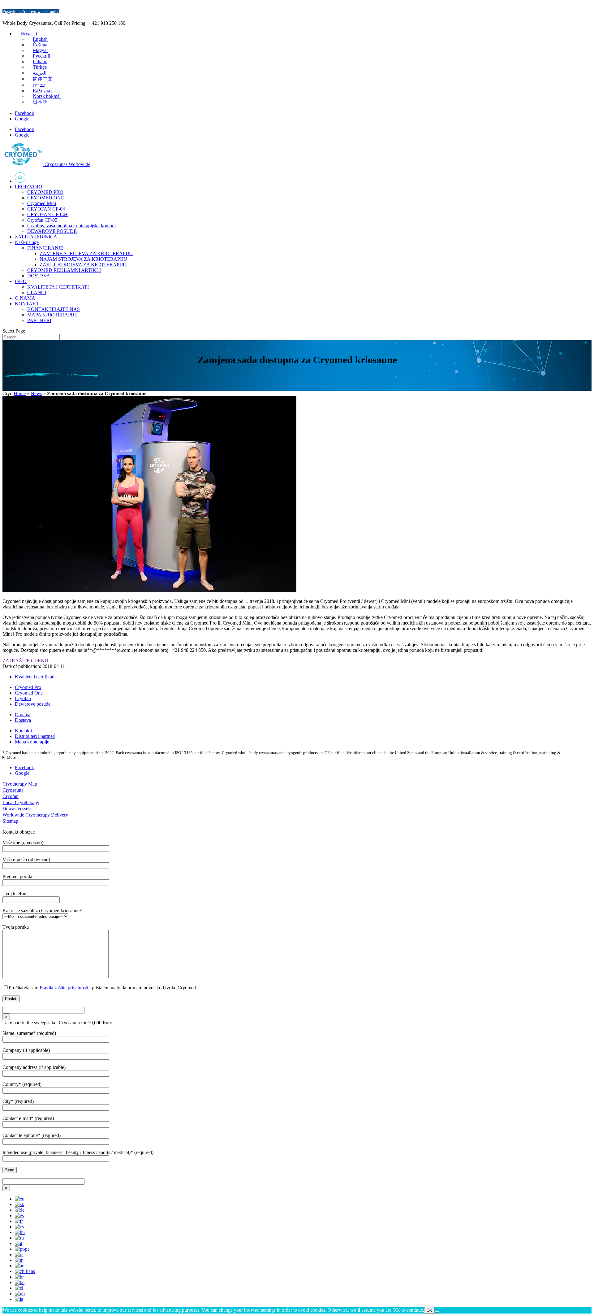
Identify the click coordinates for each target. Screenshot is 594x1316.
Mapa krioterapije (32, 741)
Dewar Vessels (16, 808)
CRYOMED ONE (45, 197)
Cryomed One (29, 692)
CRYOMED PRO (45, 192)
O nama (22, 714)
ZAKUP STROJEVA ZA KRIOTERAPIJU (83, 264)
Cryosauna (13, 790)
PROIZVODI (28, 186)
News (36, 393)
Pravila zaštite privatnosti (64, 987)
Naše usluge (27, 242)
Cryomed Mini (41, 203)
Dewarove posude (32, 704)
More (11, 757)
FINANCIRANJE (45, 248)
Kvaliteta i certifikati (34, 676)
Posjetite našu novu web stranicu (30, 11)
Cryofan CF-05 (42, 220)
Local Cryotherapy (20, 802)
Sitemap (10, 821)
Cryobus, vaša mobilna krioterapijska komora (71, 225)
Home (20, 393)
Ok (429, 1310)
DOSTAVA (38, 275)
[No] (436, 1312)
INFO (21, 281)
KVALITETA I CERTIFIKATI (58, 287)
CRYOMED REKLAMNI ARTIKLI (64, 270)
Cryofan (23, 698)
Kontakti (23, 730)
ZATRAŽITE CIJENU (25, 660)
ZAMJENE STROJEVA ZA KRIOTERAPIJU (86, 253)
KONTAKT (27, 303)
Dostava (23, 720)
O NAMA (25, 298)
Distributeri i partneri (35, 736)
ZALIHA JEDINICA (36, 236)
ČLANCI (36, 292)
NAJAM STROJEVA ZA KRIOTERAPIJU (83, 259)
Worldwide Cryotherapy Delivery (35, 814)
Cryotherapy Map (19, 784)
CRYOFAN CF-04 (46, 208)
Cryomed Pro (28, 687)
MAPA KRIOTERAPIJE (52, 314)
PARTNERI (39, 320)
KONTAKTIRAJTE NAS (53, 309)
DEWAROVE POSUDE (52, 231)
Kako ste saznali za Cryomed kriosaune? (42, 910)
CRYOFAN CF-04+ (47, 214)
